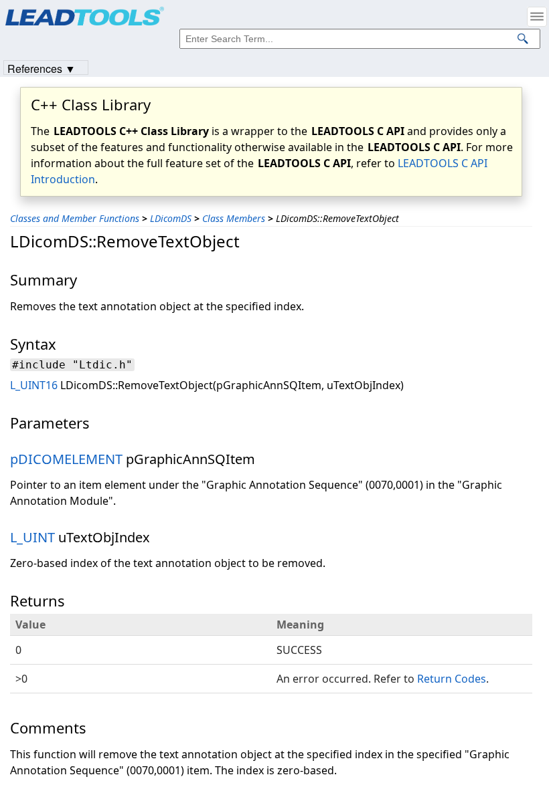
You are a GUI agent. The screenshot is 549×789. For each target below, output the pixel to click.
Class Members (233, 218)
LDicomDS (170, 218)
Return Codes (451, 678)
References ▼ (41, 68)
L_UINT (32, 537)
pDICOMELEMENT (66, 459)
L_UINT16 (34, 385)
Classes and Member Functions (74, 218)
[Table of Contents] (537, 17)
